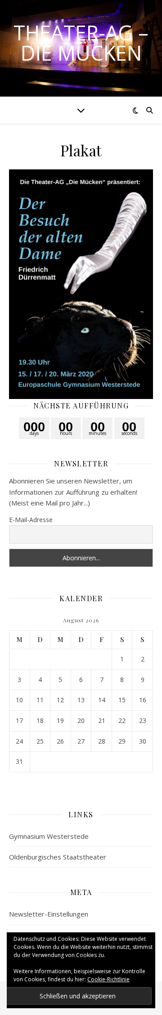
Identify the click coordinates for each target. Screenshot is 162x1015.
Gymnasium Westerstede (49, 836)
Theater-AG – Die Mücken (81, 42)
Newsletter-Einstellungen (48, 913)
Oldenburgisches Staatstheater (57, 856)
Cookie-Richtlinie (108, 979)
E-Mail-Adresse (31, 519)
